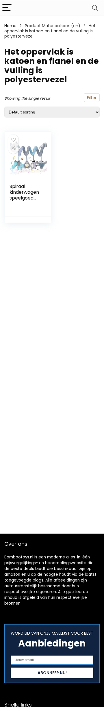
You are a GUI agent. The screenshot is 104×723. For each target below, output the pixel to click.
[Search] (95, 8)
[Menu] (7, 8)
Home (10, 26)
